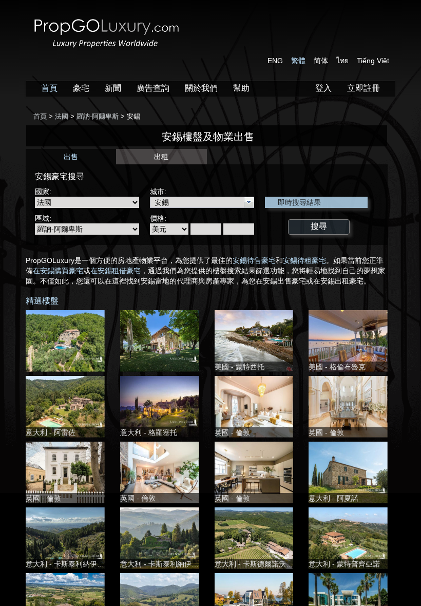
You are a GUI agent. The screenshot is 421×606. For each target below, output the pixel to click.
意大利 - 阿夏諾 (333, 498)
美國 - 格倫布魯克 (337, 367)
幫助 (241, 88)
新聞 (113, 88)
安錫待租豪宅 (304, 260)
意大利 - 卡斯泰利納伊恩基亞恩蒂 (79, 564)
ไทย (342, 60)
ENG (275, 60)
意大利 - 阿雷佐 (50, 432)
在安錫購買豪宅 (58, 271)
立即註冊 (363, 88)
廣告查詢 (153, 88)
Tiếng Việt (373, 60)
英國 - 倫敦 (232, 432)
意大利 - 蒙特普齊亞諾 (344, 564)
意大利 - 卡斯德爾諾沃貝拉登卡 (265, 564)
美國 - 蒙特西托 (239, 367)
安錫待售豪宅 (254, 260)
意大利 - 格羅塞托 (148, 432)
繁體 (298, 60)
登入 (323, 88)
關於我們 (201, 88)
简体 (321, 60)
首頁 (49, 88)
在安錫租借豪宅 (115, 271)
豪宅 (81, 88)
